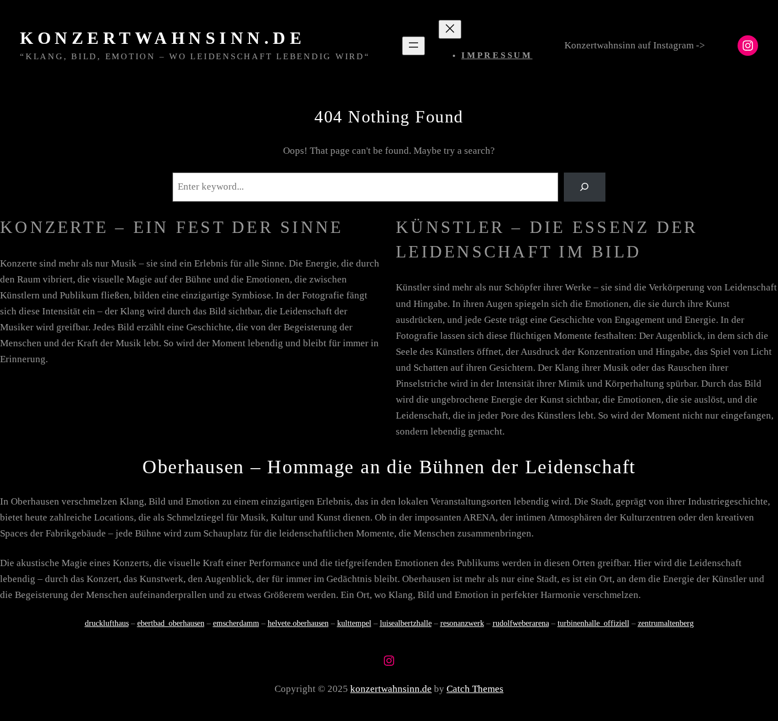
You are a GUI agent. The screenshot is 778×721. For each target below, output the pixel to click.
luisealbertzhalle (406, 623)
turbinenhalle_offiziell (593, 623)
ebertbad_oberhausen (170, 623)
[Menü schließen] (450, 29)
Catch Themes (475, 688)
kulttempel (354, 623)
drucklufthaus (107, 623)
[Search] (584, 187)
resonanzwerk (462, 623)
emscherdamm (236, 623)
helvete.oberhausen (298, 623)
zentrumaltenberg (666, 623)
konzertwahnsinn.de (162, 37)
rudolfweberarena (521, 623)
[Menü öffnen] (413, 45)
